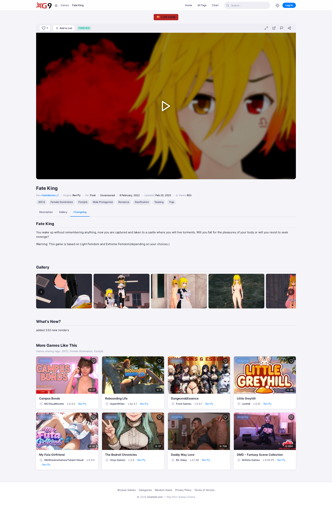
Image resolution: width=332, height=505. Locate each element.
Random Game (163, 490)
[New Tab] (274, 28)
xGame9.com (155, 496)
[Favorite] (93, 361)
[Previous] (41, 291)
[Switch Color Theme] (277, 5)
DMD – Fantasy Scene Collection (260, 454)
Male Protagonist (103, 202)
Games (65, 5)
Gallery (63, 212)
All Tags (202, 5)
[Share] (289, 28)
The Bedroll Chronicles (121, 454)
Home (188, 5)
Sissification (142, 202)
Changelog (79, 212)
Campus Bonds (49, 398)
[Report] (281, 28)
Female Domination (62, 202)
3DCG (41, 202)
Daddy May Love (182, 454)
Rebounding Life (116, 398)
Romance (123, 202)
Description (46, 212)
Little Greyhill (246, 398)
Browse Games (127, 490)
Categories (145, 490)
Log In (289, 5)
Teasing (159, 202)
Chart (215, 5)
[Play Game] (166, 106)
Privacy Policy (183, 490)
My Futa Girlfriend (52, 454)
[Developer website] (57, 195)
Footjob (82, 202)
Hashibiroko (49, 195)
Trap (171, 202)
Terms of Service (204, 490)
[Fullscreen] (266, 28)
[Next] (290, 291)
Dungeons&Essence (185, 398)
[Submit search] (228, 5)
